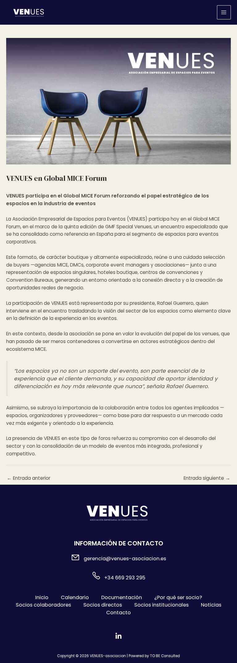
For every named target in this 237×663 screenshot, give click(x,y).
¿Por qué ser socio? (178, 597)
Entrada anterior (28, 478)
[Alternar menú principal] (224, 12)
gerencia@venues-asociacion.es (125, 558)
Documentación (121, 597)
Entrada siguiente (207, 478)
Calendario (75, 597)
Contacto (118, 612)
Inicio (41, 597)
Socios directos (102, 604)
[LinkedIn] (118, 636)
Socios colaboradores (43, 604)
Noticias (211, 604)
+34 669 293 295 (124, 577)
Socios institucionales (161, 604)
